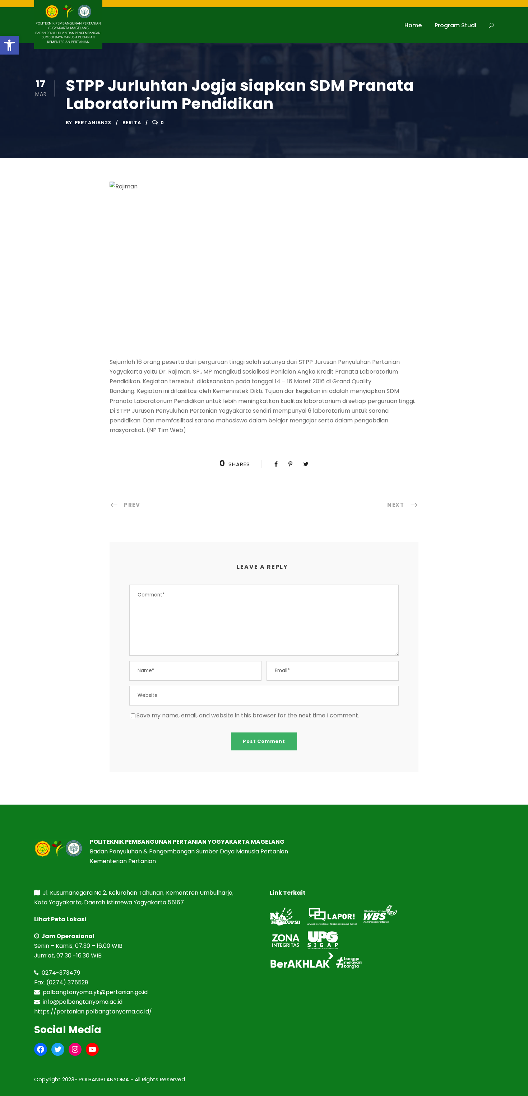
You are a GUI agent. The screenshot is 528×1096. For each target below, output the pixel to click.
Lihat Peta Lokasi (60, 919)
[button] (9, 45)
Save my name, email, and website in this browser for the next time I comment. (247, 715)
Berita (131, 122)
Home (413, 25)
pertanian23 (93, 122)
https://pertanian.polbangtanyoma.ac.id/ (93, 1011)
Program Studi (455, 25)
